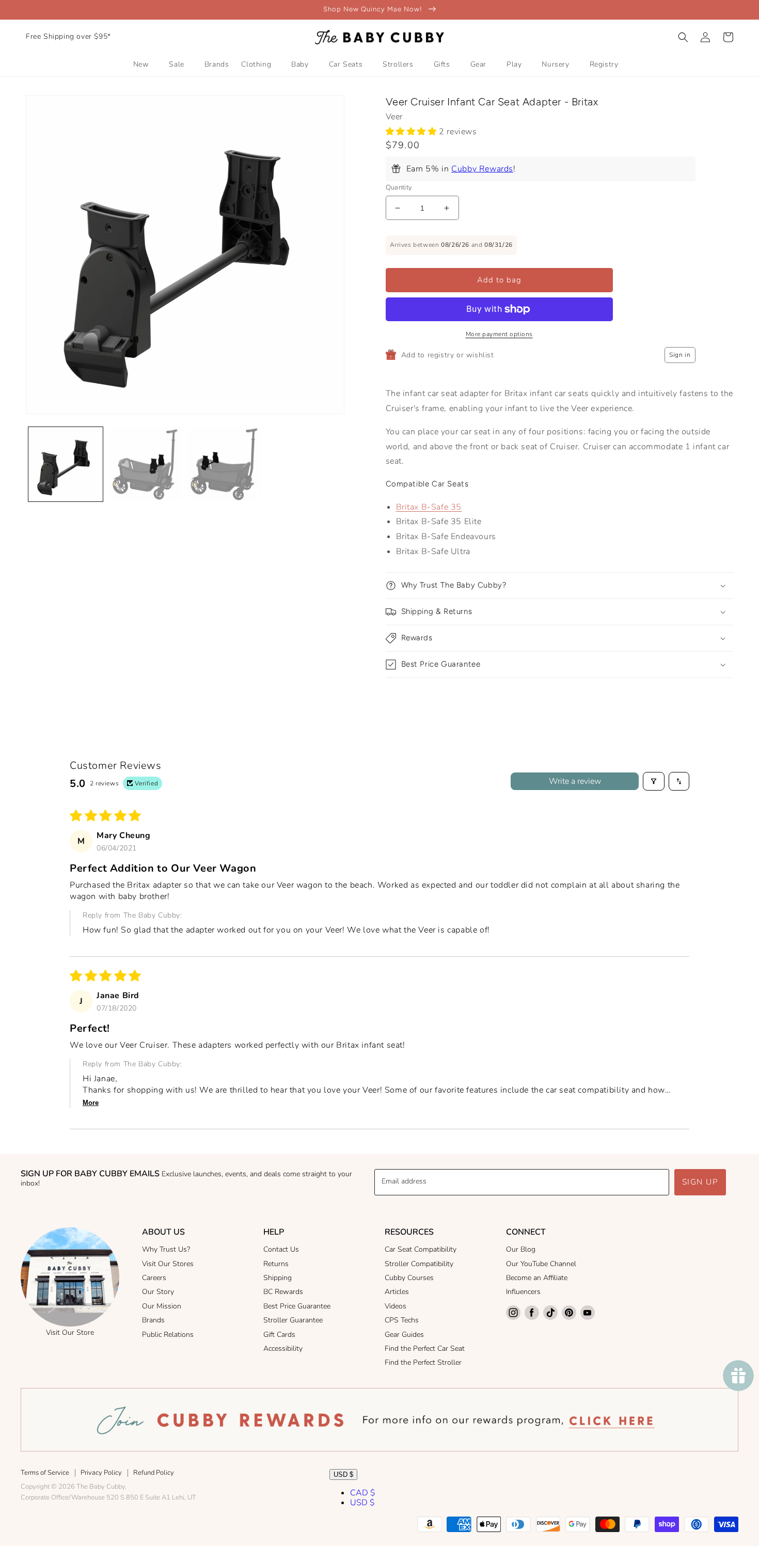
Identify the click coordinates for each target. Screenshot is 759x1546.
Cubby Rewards (482, 169)
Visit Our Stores (168, 1264)
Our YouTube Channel (541, 1264)
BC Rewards (283, 1292)
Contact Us (281, 1249)
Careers (154, 1278)
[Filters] (654, 781)
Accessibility (283, 1348)
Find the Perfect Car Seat (425, 1348)
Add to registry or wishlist (447, 355)
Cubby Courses (409, 1278)
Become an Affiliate (536, 1278)
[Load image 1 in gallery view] (65, 464)
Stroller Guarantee (293, 1320)
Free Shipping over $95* (68, 36)
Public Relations (168, 1334)
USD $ (343, 1474)
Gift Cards (279, 1334)
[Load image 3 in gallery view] (224, 464)
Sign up (700, 1182)
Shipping (277, 1278)
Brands (153, 1320)
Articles (397, 1292)
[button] (683, 37)
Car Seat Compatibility (420, 1249)
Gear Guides (404, 1334)
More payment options (499, 334)
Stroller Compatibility (419, 1264)
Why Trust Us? (166, 1249)
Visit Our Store (70, 1332)
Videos (395, 1306)
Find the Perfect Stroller (423, 1362)
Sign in (679, 355)
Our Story (158, 1292)
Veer (394, 116)
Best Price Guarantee (296, 1306)
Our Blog (520, 1249)
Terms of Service (45, 1472)
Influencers (523, 1292)
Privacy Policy (101, 1472)
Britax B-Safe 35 (429, 507)
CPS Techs (402, 1320)
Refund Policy (153, 1472)
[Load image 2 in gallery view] (145, 464)
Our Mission (161, 1306)
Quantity (399, 187)
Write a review (575, 781)
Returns (276, 1264)
